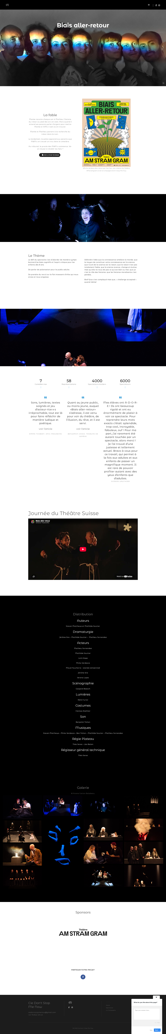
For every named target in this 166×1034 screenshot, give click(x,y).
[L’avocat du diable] (144, 824)
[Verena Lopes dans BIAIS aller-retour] (103, 800)
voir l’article (45, 428)
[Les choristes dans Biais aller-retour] (144, 847)
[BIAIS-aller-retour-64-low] (22, 872)
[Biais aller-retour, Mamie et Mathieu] (22, 801)
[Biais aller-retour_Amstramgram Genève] (103, 870)
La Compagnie (111, 1010)
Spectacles (109, 1007)
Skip (151, 1030)
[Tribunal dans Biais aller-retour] (103, 824)
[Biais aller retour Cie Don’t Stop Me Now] (63, 800)
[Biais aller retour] (144, 800)
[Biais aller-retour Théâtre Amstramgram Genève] (144, 870)
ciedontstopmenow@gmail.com (42, 1012)
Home (108, 1005)
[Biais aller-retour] (63, 839)
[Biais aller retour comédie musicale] (22, 826)
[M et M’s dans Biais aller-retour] (103, 847)
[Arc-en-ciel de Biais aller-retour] (22, 849)
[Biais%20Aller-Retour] (83, 977)
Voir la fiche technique (51, 155)
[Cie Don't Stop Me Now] (7, 5)
